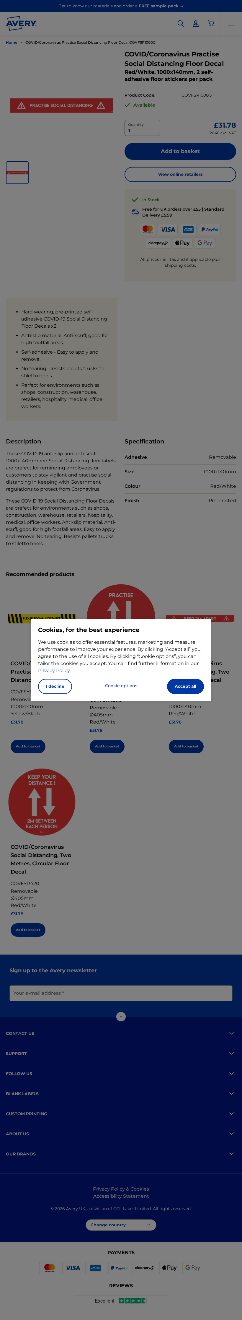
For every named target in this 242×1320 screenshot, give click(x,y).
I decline (55, 686)
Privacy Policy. (54, 670)
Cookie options (121, 685)
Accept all (185, 686)
